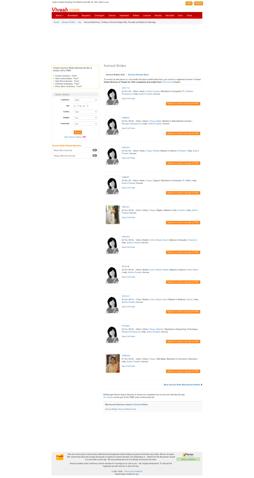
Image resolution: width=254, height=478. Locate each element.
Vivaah (56, 22)
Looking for (65, 99)
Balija (159, 121)
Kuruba (157, 91)
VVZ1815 (126, 296)
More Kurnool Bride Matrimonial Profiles (182, 384)
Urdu (152, 240)
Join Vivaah (108, 397)
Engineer (192, 240)
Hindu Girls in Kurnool (75, 150)
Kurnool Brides (141, 404)
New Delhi (170, 15)
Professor (182, 150)
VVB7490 (126, 147)
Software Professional (131, 331)
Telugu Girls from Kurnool (75, 155)
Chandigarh (99, 15)
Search (59, 15)
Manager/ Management (131, 123)
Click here (167, 82)
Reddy (156, 150)
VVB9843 (126, 117)
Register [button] (199, 3)
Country (66, 111)
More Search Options (73, 137)
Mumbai (158, 15)
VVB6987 (126, 177)
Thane (189, 15)
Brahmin (160, 329)
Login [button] (189, 3)
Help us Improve (188, 459)
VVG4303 (126, 236)
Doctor (189, 299)
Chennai (111, 15)
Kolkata (136, 15)
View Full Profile (128, 98)
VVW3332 (126, 355)
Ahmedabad (73, 15)
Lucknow (147, 15)
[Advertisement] (127, 43)
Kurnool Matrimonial (127, 409)
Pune (180, 15)
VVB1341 (126, 206)
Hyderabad (124, 15)
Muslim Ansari (162, 240)
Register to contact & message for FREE (183, 104)
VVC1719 (126, 88)
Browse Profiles (68, 22)
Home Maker (192, 269)
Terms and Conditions (133, 471)
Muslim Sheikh (162, 269)
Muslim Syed (161, 299)
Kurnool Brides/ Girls (115, 74)
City (79, 22)
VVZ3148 (126, 266)
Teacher (181, 210)
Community (65, 123)
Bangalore (86, 15)
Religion (66, 117)
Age (67, 105)
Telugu (149, 91)
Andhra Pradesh (145, 94)
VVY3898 (126, 325)
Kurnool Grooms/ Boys (138, 74)
